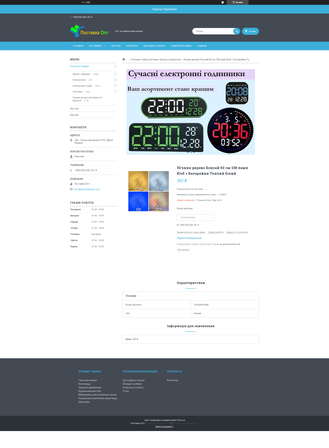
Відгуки (74, 115)
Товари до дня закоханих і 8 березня (87, 99)
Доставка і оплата (154, 46)
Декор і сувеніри (81, 74)
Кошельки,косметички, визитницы (97, 398)
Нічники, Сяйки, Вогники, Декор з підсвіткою (156, 59)
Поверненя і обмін (181, 46)
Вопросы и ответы (133, 387)
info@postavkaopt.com (87, 189)
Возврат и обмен (132, 384)
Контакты (172, 380)
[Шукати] (236, 31)
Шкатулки (84, 402)
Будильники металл (89, 391)
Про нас (116, 46)
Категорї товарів (79, 66)
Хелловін (77, 91)
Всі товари (95, 46)
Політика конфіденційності (185, 423)
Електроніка (79, 80)
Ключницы (84, 384)
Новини (202, 46)
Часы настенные (87, 380)
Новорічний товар (82, 86)
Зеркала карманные (89, 387)
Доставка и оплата (133, 380)
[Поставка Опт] (90, 37)
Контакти (132, 46)
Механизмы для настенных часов (97, 394)
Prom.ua (181, 420)
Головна (78, 46)
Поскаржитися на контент (158, 423)
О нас (126, 391)
